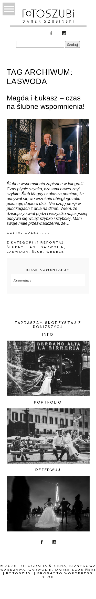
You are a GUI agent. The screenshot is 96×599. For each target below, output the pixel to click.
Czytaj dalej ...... (28, 233)
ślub (37, 252)
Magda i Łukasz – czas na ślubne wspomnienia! (46, 102)
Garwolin (52, 247)
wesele (55, 252)
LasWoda (18, 252)
